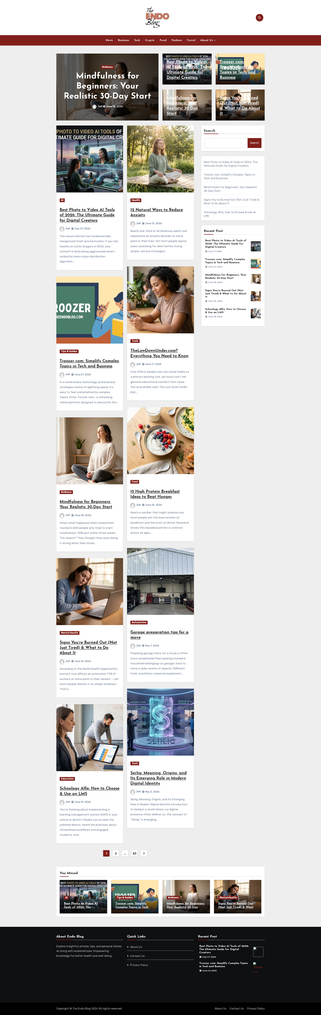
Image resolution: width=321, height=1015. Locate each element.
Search (210, 131)
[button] (154, 86)
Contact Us (137, 956)
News (109, 40)
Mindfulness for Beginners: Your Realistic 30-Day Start (186, 907)
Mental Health (107, 67)
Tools (135, 341)
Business (123, 40)
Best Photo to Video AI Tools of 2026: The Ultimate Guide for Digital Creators (87, 215)
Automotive (139, 622)
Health (136, 200)
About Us (207, 40)
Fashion (177, 40)
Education (67, 778)
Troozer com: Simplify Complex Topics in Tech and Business (131, 907)
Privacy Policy (139, 965)
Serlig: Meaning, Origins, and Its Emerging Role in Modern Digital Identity (158, 778)
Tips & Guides (69, 351)
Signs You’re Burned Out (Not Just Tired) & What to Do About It (107, 86)
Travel (191, 40)
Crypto (150, 40)
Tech (137, 40)
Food (163, 40)
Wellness (66, 492)
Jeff (100, 106)
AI (62, 200)
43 (134, 853)
